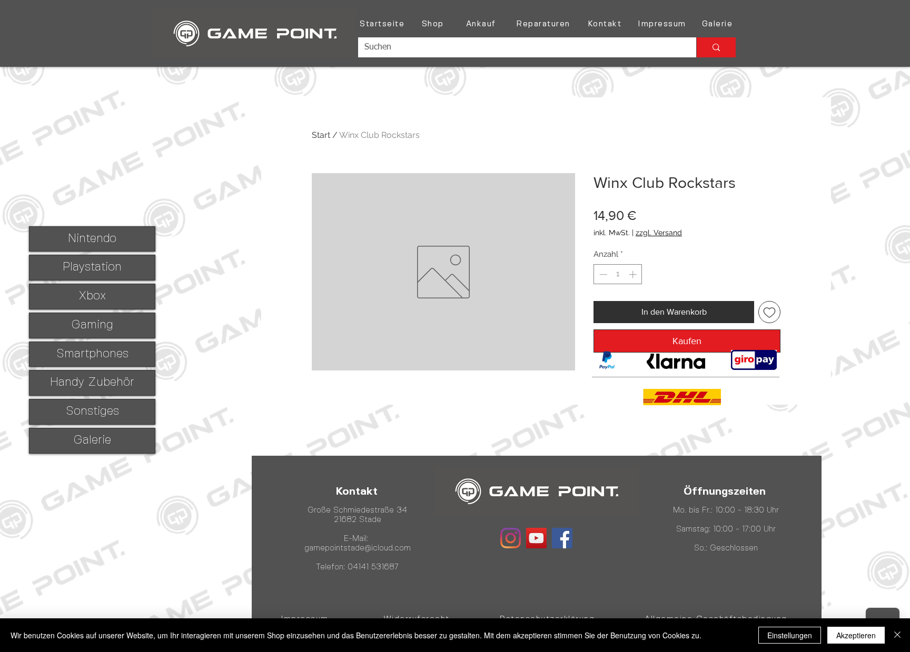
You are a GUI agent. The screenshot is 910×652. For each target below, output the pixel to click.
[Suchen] (716, 47)
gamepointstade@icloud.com (357, 548)
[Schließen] (897, 635)
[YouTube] (536, 538)
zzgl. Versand (659, 232)
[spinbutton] (618, 274)
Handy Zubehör (92, 382)
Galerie (92, 440)
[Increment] (634, 274)
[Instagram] (510, 538)
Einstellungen (789, 635)
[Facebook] (562, 538)
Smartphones (92, 354)
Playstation (92, 267)
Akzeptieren (856, 635)
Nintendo (92, 239)
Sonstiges (92, 411)
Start (321, 135)
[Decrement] (602, 274)
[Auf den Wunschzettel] (769, 312)
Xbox (92, 296)
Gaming (92, 325)
